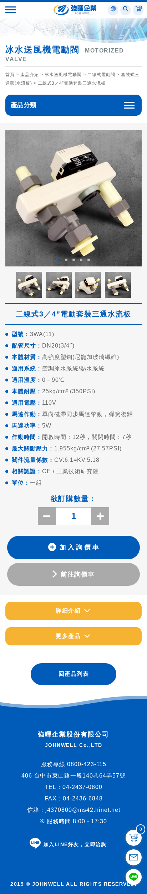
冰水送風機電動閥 (63, 74)
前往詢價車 (78, 574)
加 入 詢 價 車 (79, 547)
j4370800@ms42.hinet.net (82, 810)
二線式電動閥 (101, 74)
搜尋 (77, 44)
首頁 (10, 74)
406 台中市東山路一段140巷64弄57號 (73, 776)
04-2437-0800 (82, 787)
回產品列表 (74, 674)
